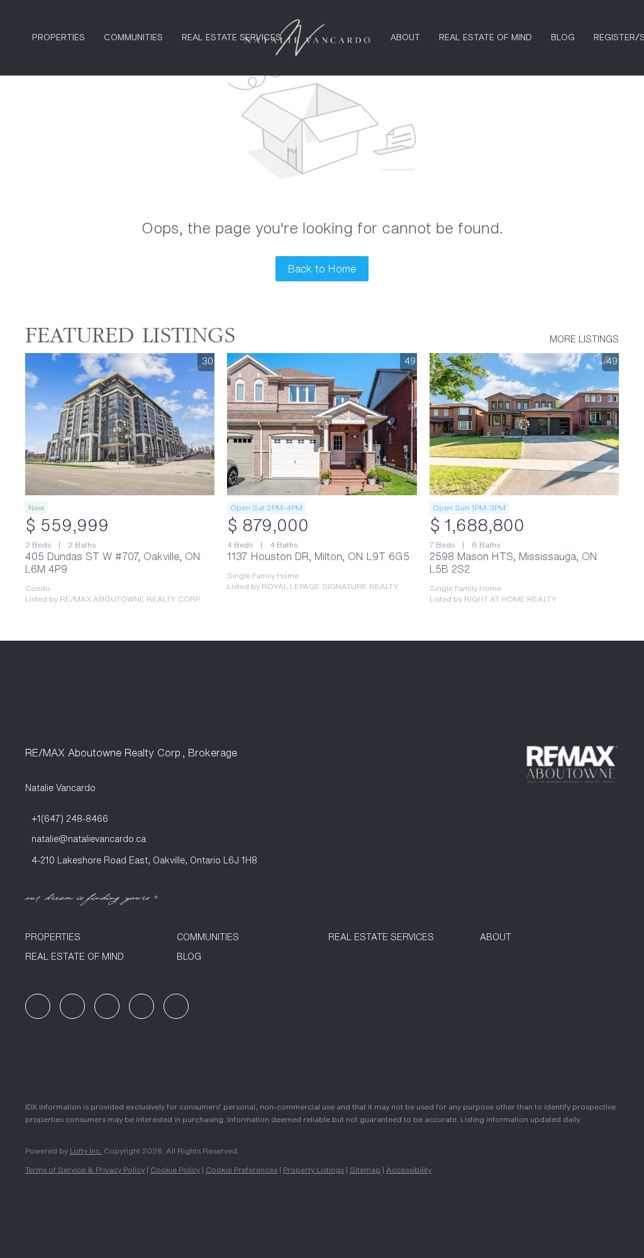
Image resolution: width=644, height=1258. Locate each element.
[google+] (176, 1006)
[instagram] (106, 1006)
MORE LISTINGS (584, 339)
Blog (563, 37)
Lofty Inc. (86, 1151)
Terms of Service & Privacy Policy (85, 1169)
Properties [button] (58, 37)
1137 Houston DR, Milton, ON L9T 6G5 (318, 556)
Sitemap (365, 1169)
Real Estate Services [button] (231, 37)
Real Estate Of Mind (485, 37)
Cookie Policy (175, 1169)
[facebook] (37, 1006)
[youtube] (141, 1006)
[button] (94, 937)
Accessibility (408, 1169)
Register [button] (614, 37)
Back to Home (322, 269)
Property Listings (313, 1169)
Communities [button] (133, 37)
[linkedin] (72, 1006)
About (405, 37)
